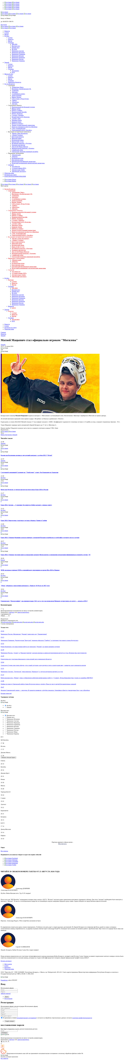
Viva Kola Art (16, 166)
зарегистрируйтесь (23, 612)
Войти (14, 181)
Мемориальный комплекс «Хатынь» (23, 148)
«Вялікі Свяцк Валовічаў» (20, 133)
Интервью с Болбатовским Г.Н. (21, 89)
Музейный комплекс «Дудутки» (22, 143)
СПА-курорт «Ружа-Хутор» (20, 99)
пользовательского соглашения (26, 1018)
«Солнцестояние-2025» (19, 168)
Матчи (6, 34)
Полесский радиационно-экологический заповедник (28, 163)
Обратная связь (9, 173)
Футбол (6, 36)
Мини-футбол (8, 74)
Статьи (6, 32)
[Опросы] (4, 1042)
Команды (11, 306)
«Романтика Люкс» (18, 87)
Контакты (7, 967)
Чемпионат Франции (18, 57)
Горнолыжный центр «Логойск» (22, 130)
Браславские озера (17, 160)
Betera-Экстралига (7, 435)
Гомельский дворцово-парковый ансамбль (25, 151)
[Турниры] (2, 1042)
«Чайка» (14, 100)
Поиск (14, 179)
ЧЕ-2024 (14, 49)
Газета (6, 966)
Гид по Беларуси (9, 84)
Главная (3, 332)
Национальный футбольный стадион (23, 107)
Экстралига (15, 70)
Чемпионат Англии (18, 51)
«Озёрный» (15, 90)
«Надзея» (14, 103)
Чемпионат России (18, 59)
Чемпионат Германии (18, 54)
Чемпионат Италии (18, 56)
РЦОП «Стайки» (17, 110)
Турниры (11, 42)
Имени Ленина (16, 97)
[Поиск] (8, 1042)
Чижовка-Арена (17, 120)
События (11, 165)
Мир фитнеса (62, 844)
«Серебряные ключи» (18, 94)
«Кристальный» (17, 95)
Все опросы (4, 851)
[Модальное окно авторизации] (6, 1042)
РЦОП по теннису (17, 123)
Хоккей (6, 62)
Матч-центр (8, 964)
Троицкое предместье (18, 145)
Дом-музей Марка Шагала (20, 146)
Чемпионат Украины (18, 61)
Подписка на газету (10, 175)
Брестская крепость (18, 137)
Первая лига (15, 47)
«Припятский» (16, 155)
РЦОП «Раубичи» (17, 113)
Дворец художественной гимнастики (23, 125)
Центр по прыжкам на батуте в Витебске (24, 127)
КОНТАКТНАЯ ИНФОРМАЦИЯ (15, 176)
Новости (7, 31)
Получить (4, 24)
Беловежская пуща (17, 158)
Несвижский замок (18, 140)
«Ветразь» (15, 92)
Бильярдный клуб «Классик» (21, 117)
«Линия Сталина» (17, 135)
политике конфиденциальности (82, 1018)
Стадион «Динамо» (18, 115)
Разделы (11, 280)
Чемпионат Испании (18, 52)
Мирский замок (17, 138)
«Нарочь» (15, 156)
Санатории (11, 190)
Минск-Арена (16, 108)
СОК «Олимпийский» (19, 128)
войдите (11, 612)
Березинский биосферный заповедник (24, 161)
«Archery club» (16, 118)
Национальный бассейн (19, 112)
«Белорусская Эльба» (18, 170)
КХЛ (13, 72)
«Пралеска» (15, 102)
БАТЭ (14, 308)
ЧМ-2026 (14, 44)
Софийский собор (17, 150)
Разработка (4, 980)
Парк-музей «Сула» (18, 141)
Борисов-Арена (16, 122)
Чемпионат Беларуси (14, 82)
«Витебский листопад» (19, 171)
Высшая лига (16, 46)
